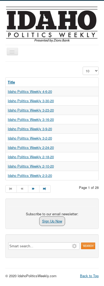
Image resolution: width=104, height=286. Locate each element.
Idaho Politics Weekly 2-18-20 (31, 156)
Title (11, 82)
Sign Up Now (52, 221)
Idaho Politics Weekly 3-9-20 (30, 128)
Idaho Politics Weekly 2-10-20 (31, 166)
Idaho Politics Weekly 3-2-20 (30, 138)
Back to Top (89, 275)
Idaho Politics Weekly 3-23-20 (31, 110)
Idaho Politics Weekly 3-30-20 (31, 100)
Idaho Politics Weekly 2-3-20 (30, 175)
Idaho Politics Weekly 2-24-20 (31, 147)
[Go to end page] (45, 189)
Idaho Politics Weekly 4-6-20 (30, 91)
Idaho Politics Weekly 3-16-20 (31, 119)
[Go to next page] (33, 189)
